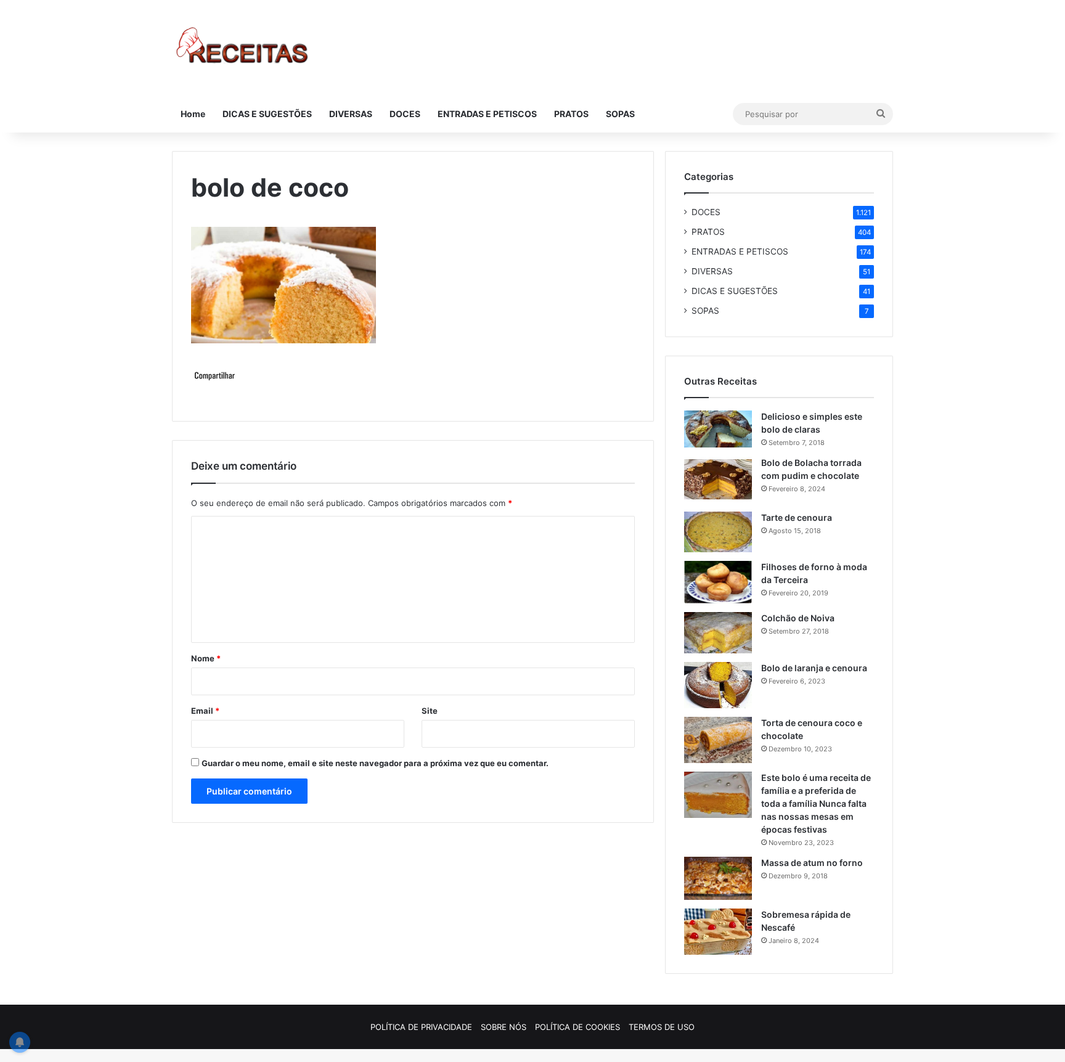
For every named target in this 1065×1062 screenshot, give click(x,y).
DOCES (405, 113)
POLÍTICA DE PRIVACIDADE (421, 1027)
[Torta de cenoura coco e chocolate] (718, 740)
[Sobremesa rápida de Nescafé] (718, 932)
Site (430, 711)
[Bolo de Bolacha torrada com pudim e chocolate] (718, 480)
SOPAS (620, 113)
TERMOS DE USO (662, 1027)
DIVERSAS (350, 113)
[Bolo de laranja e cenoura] (718, 685)
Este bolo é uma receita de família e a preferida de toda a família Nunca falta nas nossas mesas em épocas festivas (816, 803)
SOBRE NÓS (503, 1027)
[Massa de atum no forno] (718, 878)
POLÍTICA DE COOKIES (577, 1027)
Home (193, 113)
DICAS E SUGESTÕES (267, 113)
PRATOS (571, 113)
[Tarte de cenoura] (718, 532)
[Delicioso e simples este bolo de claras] (718, 429)
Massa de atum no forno (812, 862)
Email (205, 711)
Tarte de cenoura (796, 517)
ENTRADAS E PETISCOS (487, 113)
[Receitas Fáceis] (243, 48)
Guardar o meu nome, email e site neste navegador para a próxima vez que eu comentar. (375, 763)
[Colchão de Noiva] (718, 632)
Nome (206, 658)
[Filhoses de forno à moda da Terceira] (718, 582)
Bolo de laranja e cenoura (814, 668)
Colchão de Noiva (797, 618)
